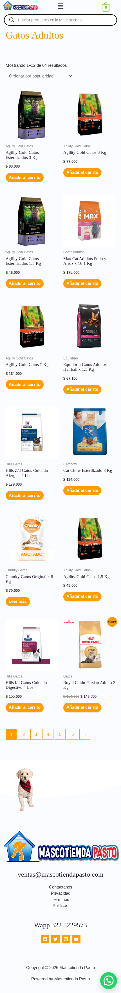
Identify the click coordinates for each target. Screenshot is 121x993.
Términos (60, 899)
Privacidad (60, 893)
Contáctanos (60, 887)
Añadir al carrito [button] (25, 177)
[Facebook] (45, 939)
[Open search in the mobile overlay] (60, 20)
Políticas (60, 905)
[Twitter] (55, 939)
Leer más (18, 601)
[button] (60, 6)
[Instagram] (66, 939)
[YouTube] (76, 939)
